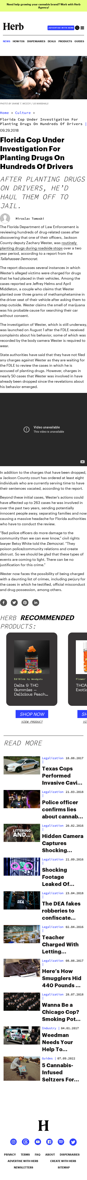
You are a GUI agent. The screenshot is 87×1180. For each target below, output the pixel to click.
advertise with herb (60, 28)
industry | (51, 1028)
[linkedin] (35, 603)
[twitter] (14, 603)
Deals (52, 41)
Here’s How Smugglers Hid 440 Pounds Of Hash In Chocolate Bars (62, 979)
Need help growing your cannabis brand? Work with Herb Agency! (44, 6)
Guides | (49, 1058)
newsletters (23, 1167)
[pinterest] (25, 603)
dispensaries (70, 1154)
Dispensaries (36, 41)
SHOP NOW (32, 714)
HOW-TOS (19, 41)
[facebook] (3, 603)
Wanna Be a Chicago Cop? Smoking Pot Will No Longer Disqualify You (61, 1012)
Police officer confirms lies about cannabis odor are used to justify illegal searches (62, 810)
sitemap (64, 1167)
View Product (32, 722)
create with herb (63, 1160)
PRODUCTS (65, 41)
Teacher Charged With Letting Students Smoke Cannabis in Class (60, 945)
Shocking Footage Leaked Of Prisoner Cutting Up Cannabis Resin (62, 877)
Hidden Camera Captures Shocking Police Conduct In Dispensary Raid (62, 844)
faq (37, 1154)
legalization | (52, 759)
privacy (10, 1154)
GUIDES (79, 41)
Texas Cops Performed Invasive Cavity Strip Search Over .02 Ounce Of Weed (62, 776)
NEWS (6, 41)
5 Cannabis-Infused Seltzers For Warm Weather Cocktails (62, 1073)
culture (23, 112)
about (50, 1154)
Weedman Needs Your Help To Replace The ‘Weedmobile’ (60, 1043)
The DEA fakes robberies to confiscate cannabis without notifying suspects (61, 911)
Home (4, 112)
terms (25, 1154)
